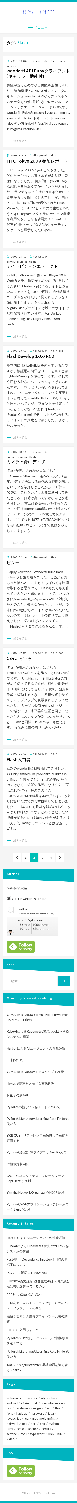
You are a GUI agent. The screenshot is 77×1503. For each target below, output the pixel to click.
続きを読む (20, 141)
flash (54, 61)
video (11, 1439)
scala (20, 1429)
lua (26, 1418)
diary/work (40, 155)
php (42, 1423)
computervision (17, 261)
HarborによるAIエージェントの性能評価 (36, 1048)
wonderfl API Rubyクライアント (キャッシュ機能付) (38, 73)
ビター (13, 562)
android (12, 1403)
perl (33, 1423)
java (51, 1413)
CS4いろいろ (19, 658)
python (54, 1423)
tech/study (40, 61)
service (12, 66)
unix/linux (55, 1434)
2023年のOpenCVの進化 (24, 1294)
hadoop (21, 1413)
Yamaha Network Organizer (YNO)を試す (36, 1192)
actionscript (15, 1398)
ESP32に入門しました (23, 1330)
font (10, 1413)
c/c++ (25, 1403)
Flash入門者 (18, 759)
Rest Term (50, 1492)
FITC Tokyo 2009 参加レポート (37, 161)
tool (61, 350)
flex (57, 1408)
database (21, 1408)
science (33, 1429)
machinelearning (44, 1418)
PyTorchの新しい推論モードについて (33, 1107)
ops (24, 1423)
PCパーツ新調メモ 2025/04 (27, 1273)
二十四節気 (15, 1060)
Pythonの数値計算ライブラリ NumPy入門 (37, 1152)
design (36, 1408)
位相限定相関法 (18, 1164)
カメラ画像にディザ (26, 461)
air (35, 1398)
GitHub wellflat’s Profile (29, 899)
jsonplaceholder (38, 914)
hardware (37, 1413)
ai (28, 1398)
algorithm (48, 1398)
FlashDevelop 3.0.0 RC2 (30, 356)
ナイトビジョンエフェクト (32, 266)
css (9, 1408)
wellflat (23, 909)
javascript (14, 1418)
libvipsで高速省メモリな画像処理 (30, 1083)
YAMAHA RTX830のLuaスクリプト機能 (35, 1072)
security (47, 1429)
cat (35, 1403)
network (12, 1423)
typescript (37, 1434)
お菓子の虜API (17, 1095)
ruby (62, 61)
